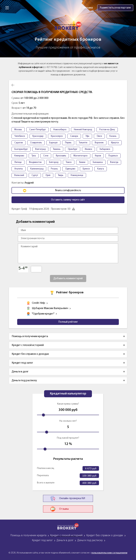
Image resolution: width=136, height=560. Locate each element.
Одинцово (70, 169)
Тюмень (56, 149)
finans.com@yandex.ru (68, 190)
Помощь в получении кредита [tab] (30, 336)
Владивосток (35, 162)
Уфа (87, 136)
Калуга (100, 169)
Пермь (68, 143)
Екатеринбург (21, 149)
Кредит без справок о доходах (104, 535)
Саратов (18, 143)
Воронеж (99, 143)
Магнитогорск (80, 156)
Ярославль (61, 156)
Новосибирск (59, 129)
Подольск (113, 156)
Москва (18, 129)
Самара (74, 136)
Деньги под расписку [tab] (24, 380)
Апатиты (18, 169)
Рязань (54, 169)
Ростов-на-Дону (107, 129)
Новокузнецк (77, 175)
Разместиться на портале (115, 7)
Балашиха (98, 162)
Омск (99, 136)
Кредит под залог (42, 540)
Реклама (88, 7)
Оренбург (72, 149)
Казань (112, 136)
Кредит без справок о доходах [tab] (30, 354)
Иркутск (115, 143)
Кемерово (19, 156)
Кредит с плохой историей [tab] (28, 345)
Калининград (36, 169)
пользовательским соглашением (109, 553)
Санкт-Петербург (37, 129)
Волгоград (40, 149)
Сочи (45, 156)
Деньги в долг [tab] (20, 371)
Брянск (86, 169)
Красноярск (57, 136)
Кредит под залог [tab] (22, 362)
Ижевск (88, 149)
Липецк (18, 162)
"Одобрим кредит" (43, 313)
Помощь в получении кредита (28, 535)
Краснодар (37, 136)
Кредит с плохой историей (66, 535)
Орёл (48, 175)
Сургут (35, 175)
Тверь (60, 175)
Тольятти (83, 143)
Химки (82, 162)
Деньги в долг (65, 540)
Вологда (114, 162)
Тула (34, 156)
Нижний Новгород (83, 129)
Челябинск (19, 136)
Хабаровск (105, 149)
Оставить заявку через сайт (68, 199)
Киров (98, 156)
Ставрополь (36, 143)
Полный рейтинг (68, 322)
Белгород (53, 162)
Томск (69, 162)
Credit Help (38, 303)
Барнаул (53, 143)
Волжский (19, 175)
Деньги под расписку (90, 540)
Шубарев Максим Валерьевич (50, 308)
